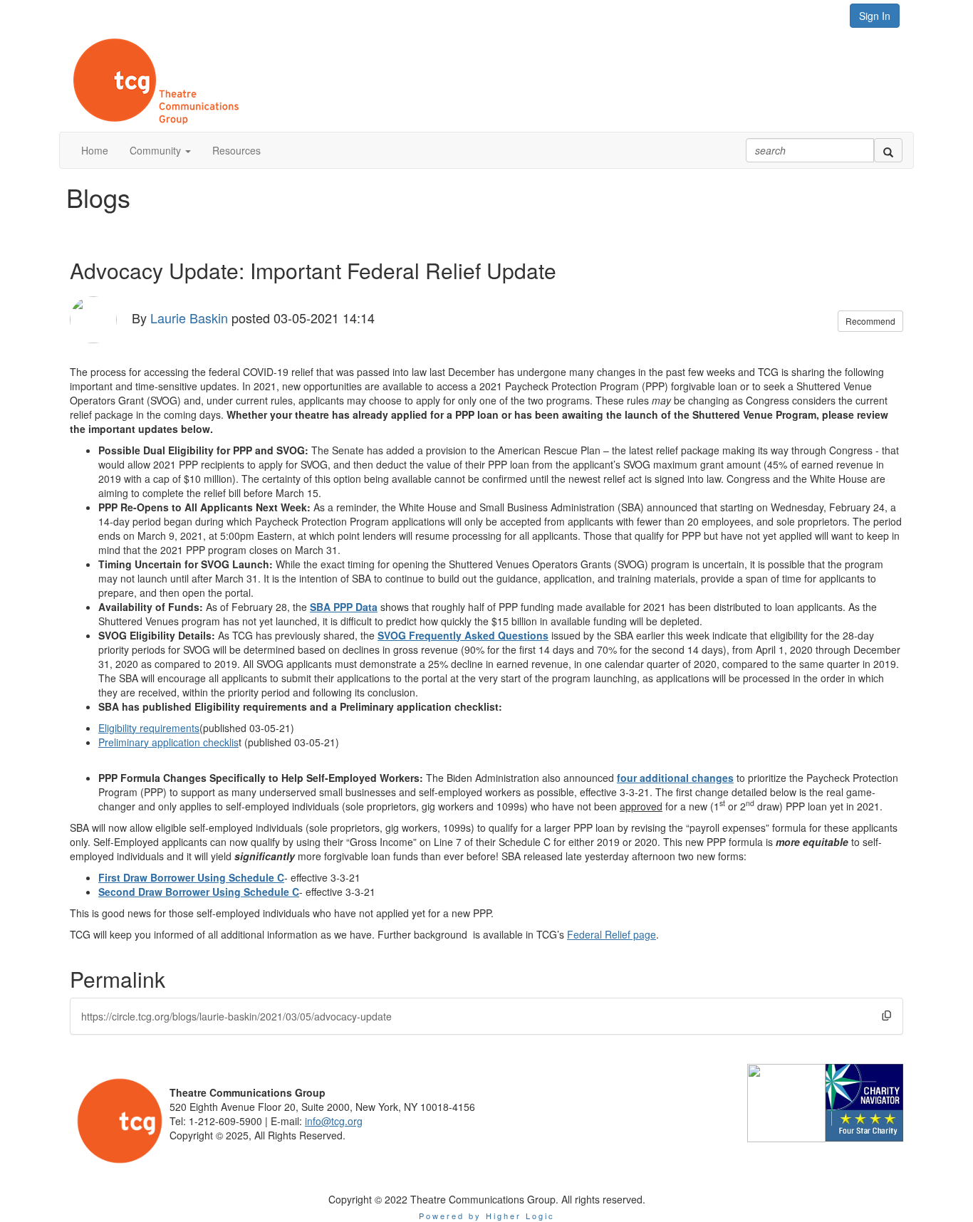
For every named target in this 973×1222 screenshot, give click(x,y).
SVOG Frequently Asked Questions (463, 635)
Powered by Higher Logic (487, 1215)
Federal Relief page (611, 934)
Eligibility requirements (148, 728)
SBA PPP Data (344, 607)
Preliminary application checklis (168, 742)
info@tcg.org (334, 1121)
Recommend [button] (870, 321)
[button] (160, 150)
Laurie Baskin (189, 317)
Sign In (874, 16)
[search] (888, 150)
